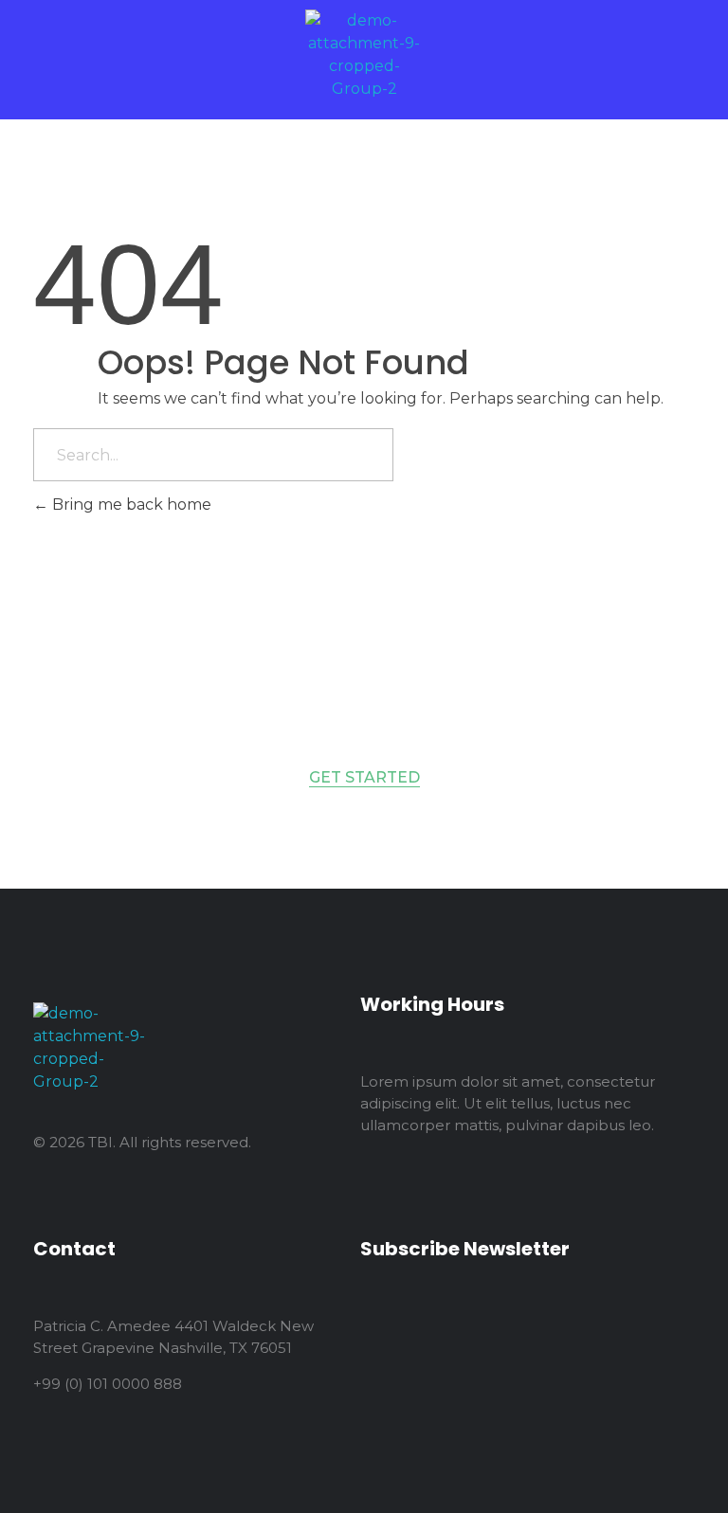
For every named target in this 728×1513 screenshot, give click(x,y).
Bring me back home (129, 504)
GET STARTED (364, 777)
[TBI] (364, 54)
